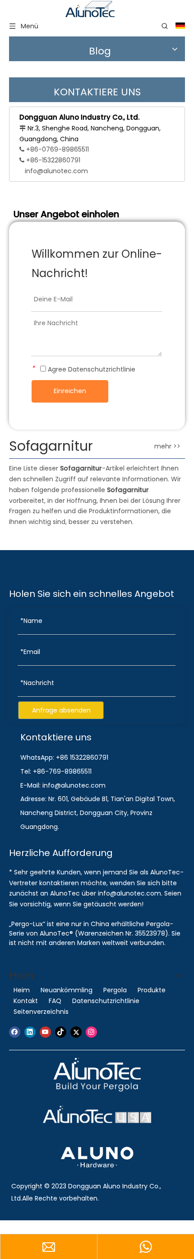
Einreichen (70, 390)
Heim (22, 990)
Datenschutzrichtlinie (101, 369)
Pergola (115, 990)
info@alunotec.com (56, 170)
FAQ (55, 1000)
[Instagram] (91, 1032)
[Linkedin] (30, 1032)
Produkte (152, 990)
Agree (90, 369)
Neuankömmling (66, 990)
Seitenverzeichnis (41, 1011)
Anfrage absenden (61, 710)
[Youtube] (45, 1032)
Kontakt (26, 1000)
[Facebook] (14, 1032)
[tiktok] (60, 1032)
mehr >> (167, 446)
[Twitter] (76, 1032)
